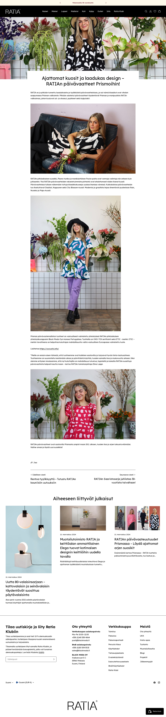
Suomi (8, 682)
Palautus (112, 636)
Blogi (142, 653)
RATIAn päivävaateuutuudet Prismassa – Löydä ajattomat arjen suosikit (136, 543)
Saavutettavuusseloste (118, 661)
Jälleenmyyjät (146, 661)
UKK (142, 636)
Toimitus (112, 631)
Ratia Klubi (113, 670)
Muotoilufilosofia (147, 649)
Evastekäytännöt (115, 657)
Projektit (143, 657)
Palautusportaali (115, 640)
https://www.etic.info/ (49, 349)
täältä (41, 652)
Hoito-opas (145, 640)
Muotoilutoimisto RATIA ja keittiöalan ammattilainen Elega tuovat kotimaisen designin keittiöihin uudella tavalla (80, 547)
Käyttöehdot (114, 649)
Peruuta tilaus (114, 644)
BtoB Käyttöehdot (116, 666)
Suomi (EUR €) (25, 682)
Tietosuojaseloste (116, 653)
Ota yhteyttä (145, 631)
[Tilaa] (53, 659)
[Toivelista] (154, 11)
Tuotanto (144, 644)
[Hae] (146, 11)
